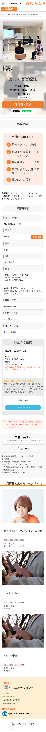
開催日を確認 (23, 104)
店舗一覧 (10, 14)
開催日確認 (37, 237)
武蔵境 (18, 14)
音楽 (24, 14)
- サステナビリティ (9, 697)
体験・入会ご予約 (23, 407)
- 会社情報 (5, 693)
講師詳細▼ (23, 98)
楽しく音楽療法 (9, 332)
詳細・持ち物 (19, 424)
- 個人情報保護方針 (9, 703)
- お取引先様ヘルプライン (11, 700)
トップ (3, 14)
